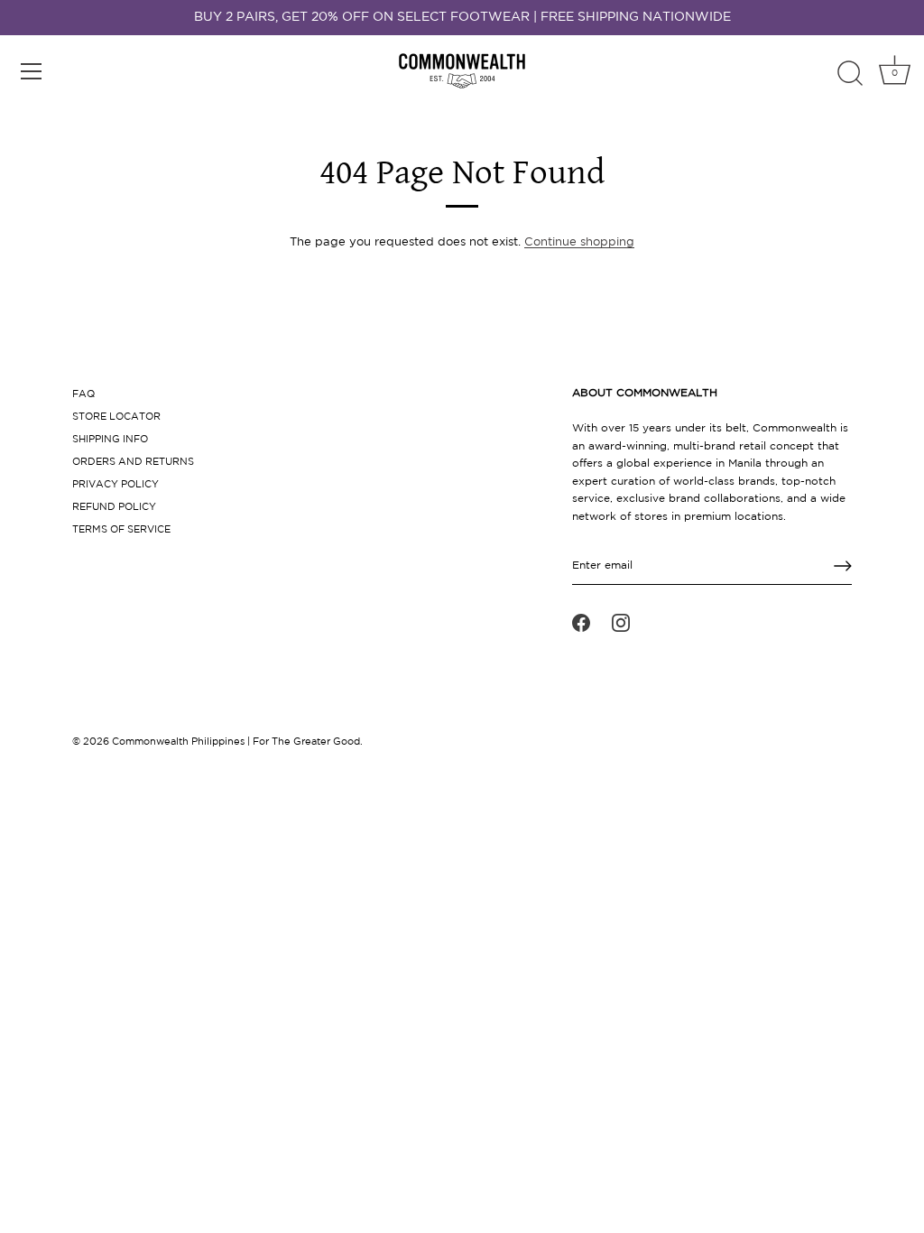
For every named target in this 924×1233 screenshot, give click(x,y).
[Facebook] (581, 622)
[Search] (850, 74)
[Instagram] (621, 622)
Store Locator (116, 417)
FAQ (83, 394)
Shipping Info (110, 439)
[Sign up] (843, 566)
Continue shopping (579, 242)
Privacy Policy (115, 484)
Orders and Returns (133, 462)
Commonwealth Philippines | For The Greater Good (236, 741)
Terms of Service (121, 529)
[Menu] (31, 71)
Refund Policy (114, 507)
